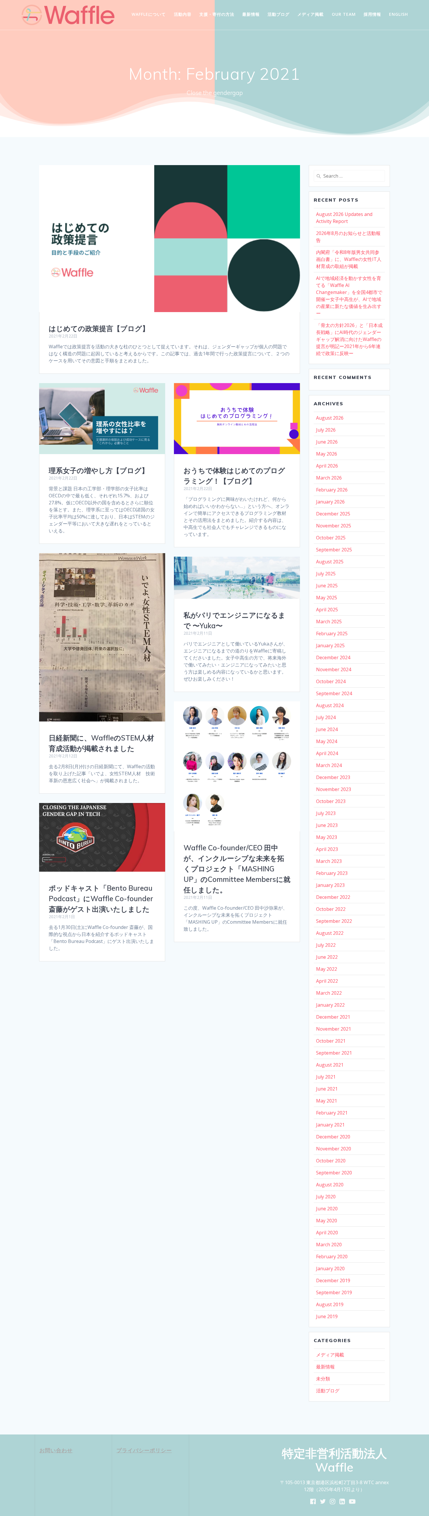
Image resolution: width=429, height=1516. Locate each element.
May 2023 (326, 837)
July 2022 (326, 945)
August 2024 (329, 705)
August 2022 (329, 933)
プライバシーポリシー (144, 1450)
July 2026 (326, 430)
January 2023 (330, 885)
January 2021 (330, 1125)
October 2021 (331, 1041)
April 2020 (327, 1232)
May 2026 (326, 454)
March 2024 (329, 765)
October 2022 (331, 909)
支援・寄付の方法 (216, 14)
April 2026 (327, 466)
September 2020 (334, 1172)
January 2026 (330, 502)
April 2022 (327, 981)
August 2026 (329, 418)
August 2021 (329, 1065)
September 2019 (334, 1292)
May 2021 (326, 1101)
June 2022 (327, 957)
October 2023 (331, 801)
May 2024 (326, 741)
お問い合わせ (56, 1450)
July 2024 (326, 717)
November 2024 (333, 669)
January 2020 (330, 1268)
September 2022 (334, 921)
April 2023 (327, 849)
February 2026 (332, 490)
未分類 (323, 1378)
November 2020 (333, 1148)
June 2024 (327, 729)
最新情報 (251, 14)
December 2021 (333, 1017)
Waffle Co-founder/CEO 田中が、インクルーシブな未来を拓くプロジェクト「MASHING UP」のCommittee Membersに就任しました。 (237, 868)
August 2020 (329, 1184)
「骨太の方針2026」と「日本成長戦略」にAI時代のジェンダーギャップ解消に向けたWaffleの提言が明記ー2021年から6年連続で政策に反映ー (349, 339)
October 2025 (331, 537)
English (398, 14)
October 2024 (331, 681)
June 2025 (327, 585)
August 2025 (329, 561)
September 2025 (334, 549)
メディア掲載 (310, 14)
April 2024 (327, 753)
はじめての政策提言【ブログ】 (99, 328)
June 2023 (327, 825)
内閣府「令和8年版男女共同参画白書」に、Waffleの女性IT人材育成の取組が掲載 (348, 259)
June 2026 (327, 442)
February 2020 (332, 1256)
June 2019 (327, 1316)
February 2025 (332, 633)
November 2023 (333, 789)
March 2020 (329, 1244)
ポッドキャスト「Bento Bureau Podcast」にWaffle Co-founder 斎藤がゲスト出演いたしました (101, 898)
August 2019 (329, 1304)
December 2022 (333, 897)
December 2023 (333, 777)
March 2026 (329, 478)
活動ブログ (279, 14)
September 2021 (334, 1053)
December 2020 (333, 1136)
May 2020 (326, 1220)
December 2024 (333, 657)
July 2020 (326, 1196)
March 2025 (329, 621)
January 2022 (330, 1005)
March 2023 (329, 861)
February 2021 (332, 1113)
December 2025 (333, 513)
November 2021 (333, 1029)
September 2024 (334, 693)
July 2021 (326, 1077)
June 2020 (327, 1208)
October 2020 (331, 1160)
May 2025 (326, 597)
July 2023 (326, 813)
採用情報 (372, 14)
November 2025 (333, 525)
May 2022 (326, 969)
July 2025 (326, 573)
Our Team (344, 14)
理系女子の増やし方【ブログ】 (99, 470)
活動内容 (182, 14)
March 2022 (329, 993)
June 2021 (327, 1089)
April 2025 (327, 609)
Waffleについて (149, 14)
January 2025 (330, 645)
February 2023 (332, 873)
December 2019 (333, 1280)
